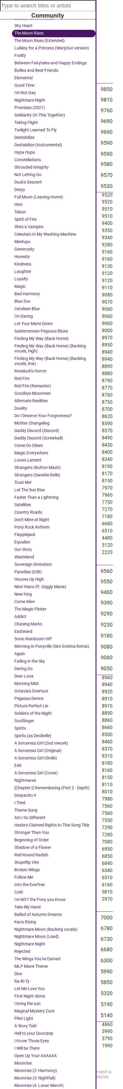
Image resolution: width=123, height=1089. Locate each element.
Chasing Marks (28, 624)
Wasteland (24, 557)
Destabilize (24, 137)
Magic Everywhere (31, 453)
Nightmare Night (29, 100)
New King (23, 594)
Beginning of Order (31, 840)
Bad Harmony (27, 293)
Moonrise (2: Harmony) (35, 1070)
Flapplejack (24, 534)
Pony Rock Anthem (32, 527)
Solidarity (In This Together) (39, 115)
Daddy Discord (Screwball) (38, 438)
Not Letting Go (27, 174)
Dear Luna (23, 676)
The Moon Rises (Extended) (39, 40)
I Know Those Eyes (31, 1040)
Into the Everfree (29, 884)
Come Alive (24, 601)
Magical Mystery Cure (34, 1011)
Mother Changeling (32, 423)
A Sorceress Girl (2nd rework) (41, 743)
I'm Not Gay (25, 92)
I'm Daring (23, 316)
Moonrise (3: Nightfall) (35, 1078)
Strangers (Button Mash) (37, 467)
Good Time (24, 85)
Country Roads (28, 512)
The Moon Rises (29, 33)
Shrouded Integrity (31, 167)
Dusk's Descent (28, 182)
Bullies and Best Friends (36, 70)
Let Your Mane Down (33, 323)
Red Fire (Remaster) (32, 386)
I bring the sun (27, 1003)
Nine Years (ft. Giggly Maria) (40, 586)
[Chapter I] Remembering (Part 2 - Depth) (52, 787)
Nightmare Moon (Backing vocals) (45, 929)
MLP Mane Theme (31, 966)
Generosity (24, 249)
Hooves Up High (29, 579)
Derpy (19, 189)
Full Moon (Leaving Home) (38, 197)
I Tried (19, 802)
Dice (18, 973)
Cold (18, 892)
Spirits (20, 728)
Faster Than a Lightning (36, 497)
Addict (20, 616)
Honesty (22, 256)
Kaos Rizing (25, 922)
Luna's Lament (27, 460)
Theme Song (25, 810)
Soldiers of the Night (33, 713)
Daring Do (23, 668)
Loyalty (21, 279)
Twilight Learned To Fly (35, 130)
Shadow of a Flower (32, 847)
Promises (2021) (29, 107)
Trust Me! (23, 482)
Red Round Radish (31, 854)
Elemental (23, 77)
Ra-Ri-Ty (22, 981)
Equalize (22, 542)
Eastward (23, 631)
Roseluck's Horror (30, 371)
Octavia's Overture (31, 691)
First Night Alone (29, 996)
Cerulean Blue (27, 308)
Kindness (22, 264)
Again (19, 653)
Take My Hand (27, 907)
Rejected (22, 951)
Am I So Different (29, 817)
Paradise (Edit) (28, 571)
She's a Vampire (28, 226)
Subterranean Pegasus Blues (41, 331)
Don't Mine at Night (31, 519)
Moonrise (23, 1063)
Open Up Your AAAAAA (35, 1055)
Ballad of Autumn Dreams (38, 914)
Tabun (20, 212)
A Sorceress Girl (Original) (37, 750)
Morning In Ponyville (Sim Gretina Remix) (51, 646)
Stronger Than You (31, 832)
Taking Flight (26, 122)
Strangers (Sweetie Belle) (37, 475)
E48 (17, 765)
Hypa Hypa (24, 152)
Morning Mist (26, 683)
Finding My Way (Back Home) (41, 338)
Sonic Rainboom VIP (33, 638)
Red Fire (21, 378)
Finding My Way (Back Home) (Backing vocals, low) (50, 361)
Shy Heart (23, 25)
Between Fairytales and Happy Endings (50, 63)
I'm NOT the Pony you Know (40, 899)
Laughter (22, 271)
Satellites (22, 504)
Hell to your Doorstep (33, 1033)
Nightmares (25, 780)
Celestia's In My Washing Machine (45, 234)
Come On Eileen (28, 445)
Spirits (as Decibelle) (32, 735)
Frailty (20, 55)
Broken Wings (27, 869)
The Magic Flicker (30, 609)
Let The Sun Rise (29, 490)
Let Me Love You (29, 988)
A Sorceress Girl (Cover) (36, 773)
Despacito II (25, 795)
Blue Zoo (22, 301)
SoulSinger (24, 720)
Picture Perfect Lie (31, 706)
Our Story (23, 549)
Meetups (22, 241)
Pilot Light (23, 1018)
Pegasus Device (28, 698)
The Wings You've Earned (37, 958)
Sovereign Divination (33, 564)
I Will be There (26, 1048)
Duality (20, 408)
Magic (20, 286)
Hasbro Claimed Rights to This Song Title (51, 825)
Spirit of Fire (25, 219)
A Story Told (25, 1026)
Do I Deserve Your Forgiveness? (43, 415)
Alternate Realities (31, 400)
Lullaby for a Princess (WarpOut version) (51, 48)
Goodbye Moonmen (32, 393)
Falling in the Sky (29, 661)
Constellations (27, 159)
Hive (18, 204)
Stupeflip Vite (26, 862)
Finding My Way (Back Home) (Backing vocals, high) (50, 349)
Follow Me (23, 877)
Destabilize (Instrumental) (38, 144)
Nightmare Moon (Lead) (36, 936)
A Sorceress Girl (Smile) (35, 758)
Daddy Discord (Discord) (36, 430)
